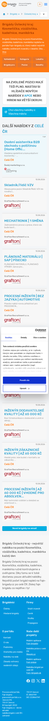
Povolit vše (24, 380)
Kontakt (7, 637)
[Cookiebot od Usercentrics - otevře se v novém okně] (35, 330)
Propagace (33, 623)
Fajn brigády (32, 643)
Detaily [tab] (24, 337)
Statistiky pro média (13, 652)
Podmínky (8, 647)
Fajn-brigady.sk (33, 673)
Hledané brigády (11, 613)
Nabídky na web (11, 657)
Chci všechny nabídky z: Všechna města (22, 111)
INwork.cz (31, 654)
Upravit (23, 388)
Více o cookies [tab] (39, 337)
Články (7, 609)
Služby (31, 618)
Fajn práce (31, 662)
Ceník (30, 613)
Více (4, 52)
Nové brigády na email (24, 528)
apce (28, 95)
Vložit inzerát (34, 609)
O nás (6, 642)
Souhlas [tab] (8, 337)
